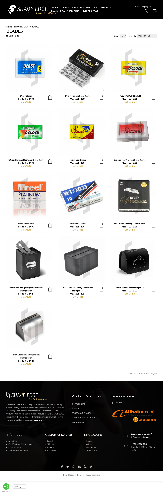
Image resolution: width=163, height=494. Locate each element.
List (18, 35)
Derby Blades (26, 96)
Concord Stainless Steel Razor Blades (129, 160)
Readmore (37, 420)
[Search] (147, 11)
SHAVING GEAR (21, 26)
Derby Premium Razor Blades (77, 96)
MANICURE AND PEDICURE (84, 417)
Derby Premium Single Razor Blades (129, 223)
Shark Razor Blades (78, 160)
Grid (10, 35)
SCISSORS (76, 408)
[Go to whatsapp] (6, 486)
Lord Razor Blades (77, 223)
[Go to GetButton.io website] (6, 491)
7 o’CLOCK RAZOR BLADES (129, 96)
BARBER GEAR (78, 422)
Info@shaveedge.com (140, 437)
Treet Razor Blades (26, 223)
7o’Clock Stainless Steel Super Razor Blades (26, 160)
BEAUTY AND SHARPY (81, 413)
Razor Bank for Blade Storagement (129, 287)
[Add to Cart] (50, 97)
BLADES (35, 26)
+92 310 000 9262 (139, 444)
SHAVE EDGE (96, 475)
